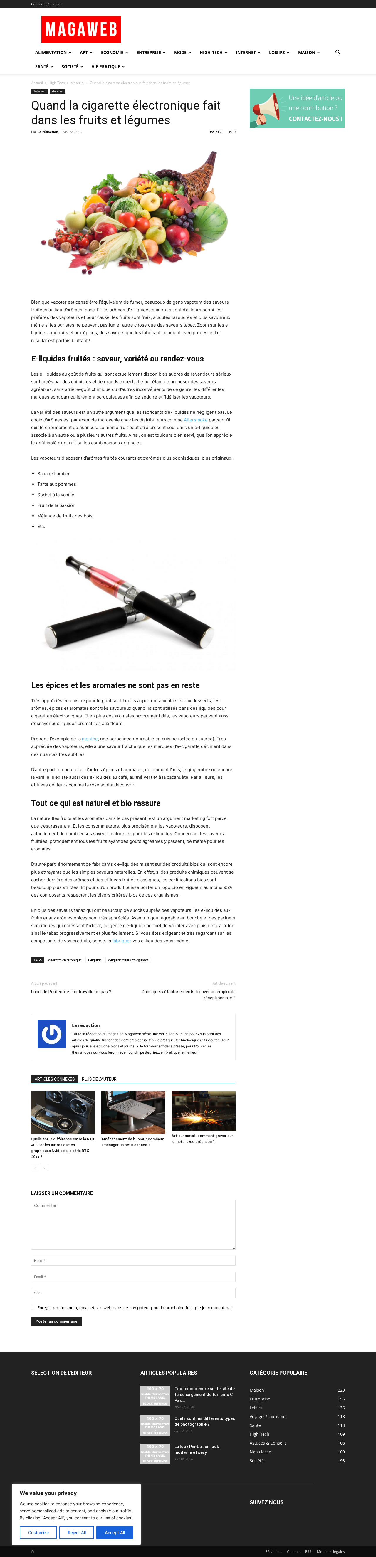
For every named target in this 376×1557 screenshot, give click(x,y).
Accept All (115, 1532)
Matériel (77, 82)
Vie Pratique (106, 66)
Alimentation (51, 52)
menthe (90, 738)
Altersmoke (196, 420)
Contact (293, 1551)
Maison (306, 52)
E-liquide (95, 960)
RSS (308, 1551)
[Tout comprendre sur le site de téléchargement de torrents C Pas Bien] (155, 1396)
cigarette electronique (65, 960)
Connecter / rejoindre (47, 4)
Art (84, 52)
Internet (246, 52)
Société (70, 66)
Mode (180, 52)
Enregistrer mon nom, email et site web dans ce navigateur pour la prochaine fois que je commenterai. (135, 1307)
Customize (38, 1532)
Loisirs (277, 52)
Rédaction (273, 1551)
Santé (41, 66)
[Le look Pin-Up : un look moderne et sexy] (155, 1454)
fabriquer (122, 941)
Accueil (37, 82)
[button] (338, 53)
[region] (76, 1514)
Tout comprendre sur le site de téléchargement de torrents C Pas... (204, 1394)
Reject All (77, 1532)
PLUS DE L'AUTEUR (99, 1079)
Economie (112, 52)
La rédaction (48, 132)
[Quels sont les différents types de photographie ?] (155, 1425)
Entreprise (149, 52)
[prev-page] (34, 1168)
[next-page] (44, 1168)
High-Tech (211, 52)
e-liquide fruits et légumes (128, 960)
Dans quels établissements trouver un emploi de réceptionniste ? (189, 995)
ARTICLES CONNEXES (55, 1079)
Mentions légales (331, 1551)
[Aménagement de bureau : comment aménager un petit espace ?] (133, 1112)
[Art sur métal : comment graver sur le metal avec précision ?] (204, 1111)
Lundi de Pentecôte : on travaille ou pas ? (71, 991)
